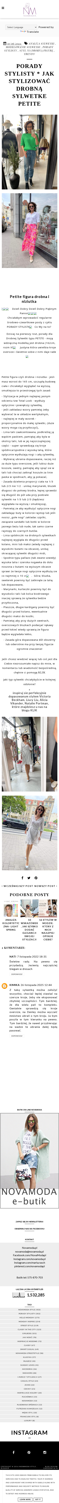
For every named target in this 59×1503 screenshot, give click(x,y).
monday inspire (27, 1321)
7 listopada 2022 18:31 (32, 956)
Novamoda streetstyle (27, 1353)
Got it (38, 1499)
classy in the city (27, 1329)
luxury (28, 1420)
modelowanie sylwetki (23, 47)
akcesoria (27, 1369)
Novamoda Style (28, 1466)
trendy (29, 54)
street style (27, 1325)
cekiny (27, 1389)
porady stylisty (27, 1314)
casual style (27, 1381)
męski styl (27, 1413)
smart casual (27, 1349)
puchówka (27, 1397)
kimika (15, 984)
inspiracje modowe (27, 1341)
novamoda (27, 1401)
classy (27, 1345)
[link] (24, 347)
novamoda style (26, 1310)
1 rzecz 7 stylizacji (27, 1377)
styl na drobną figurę (37, 50)
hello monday (27, 1318)
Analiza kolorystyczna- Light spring (11, 924)
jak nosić (27, 1337)
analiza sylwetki (42, 43)
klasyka (27, 1357)
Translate (33, 31)
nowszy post (45, 886)
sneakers (27, 1373)
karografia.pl (50, 1468)
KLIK (41, 672)
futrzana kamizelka (27, 1409)
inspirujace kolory (27, 1393)
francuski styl (28, 1417)
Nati (13, 956)
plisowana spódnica (27, 1405)
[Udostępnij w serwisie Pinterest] (36, 878)
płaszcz (27, 1361)
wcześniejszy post (18, 886)
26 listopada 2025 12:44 (36, 984)
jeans (27, 1385)
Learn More (25, 1499)
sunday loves (27, 1365)
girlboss (26, 1333)
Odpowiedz (16, 974)
